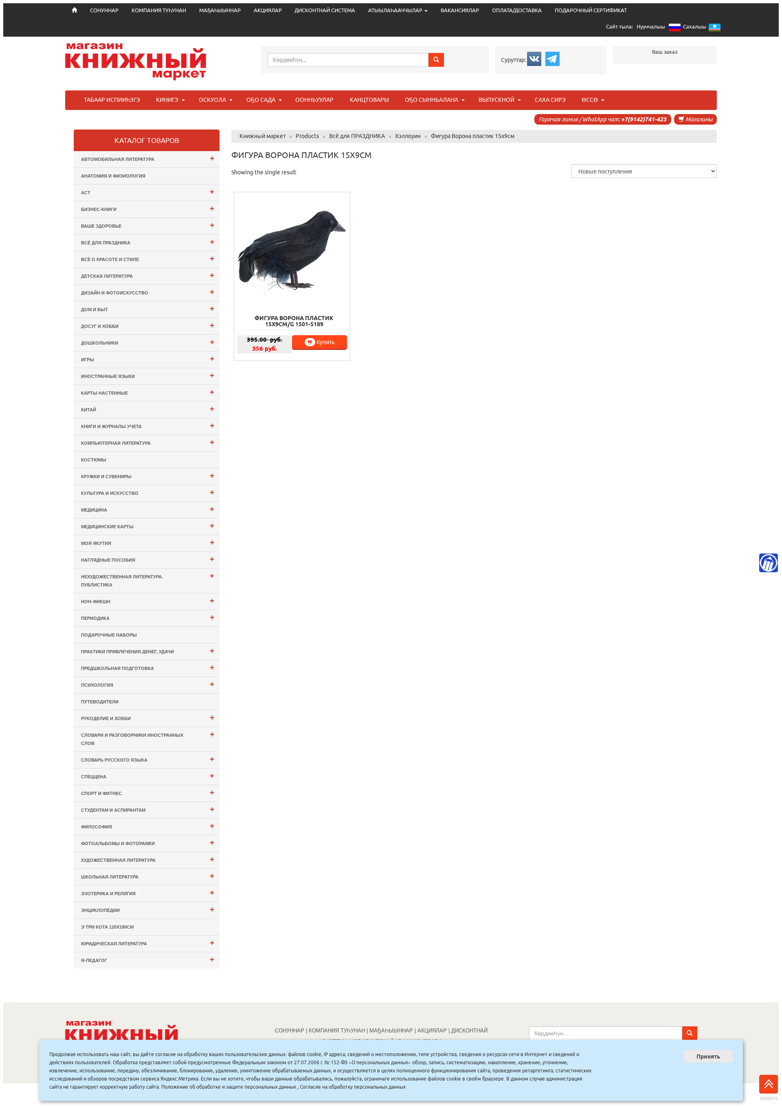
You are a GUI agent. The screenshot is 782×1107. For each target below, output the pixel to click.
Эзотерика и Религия (147, 892)
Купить (324, 342)
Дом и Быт (147, 308)
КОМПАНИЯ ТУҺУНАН (159, 10)
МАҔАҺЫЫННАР (220, 10)
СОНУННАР (289, 1031)
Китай (147, 408)
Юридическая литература (147, 942)
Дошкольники (147, 342)
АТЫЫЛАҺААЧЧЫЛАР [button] (396, 10)
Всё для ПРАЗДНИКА (147, 241)
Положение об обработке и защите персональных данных (228, 1086)
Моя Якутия (147, 542)
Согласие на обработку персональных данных (353, 1086)
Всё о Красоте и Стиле (147, 258)
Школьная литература (147, 876)
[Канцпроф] (768, 563)
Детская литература (147, 275)
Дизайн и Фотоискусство (147, 292)
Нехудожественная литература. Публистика (147, 579)
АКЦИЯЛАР (268, 10)
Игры (147, 358)
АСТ (147, 191)
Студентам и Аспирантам (147, 809)
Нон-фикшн (147, 600)
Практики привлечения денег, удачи (147, 650)
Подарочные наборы (109, 635)
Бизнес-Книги (147, 208)
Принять (708, 1056)
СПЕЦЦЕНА (147, 775)
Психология (147, 684)
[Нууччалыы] (675, 29)
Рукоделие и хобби (147, 717)
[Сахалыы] (714, 29)
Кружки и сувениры (147, 475)
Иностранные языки (147, 375)
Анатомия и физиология (113, 176)
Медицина (147, 509)
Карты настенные (147, 392)
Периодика (147, 617)
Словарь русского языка (147, 759)
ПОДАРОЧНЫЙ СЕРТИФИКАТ (591, 10)
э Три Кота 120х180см (107, 927)
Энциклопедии (147, 909)
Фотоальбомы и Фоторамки (147, 842)
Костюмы (93, 459)
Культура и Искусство (147, 492)
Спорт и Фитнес (147, 792)
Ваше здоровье (147, 225)
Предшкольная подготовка (147, 667)
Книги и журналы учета (147, 425)
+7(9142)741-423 (643, 119)
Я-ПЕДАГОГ (147, 959)
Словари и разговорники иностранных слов (147, 738)
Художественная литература (147, 859)
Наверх (769, 1098)
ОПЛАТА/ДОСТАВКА (517, 10)
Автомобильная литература (147, 158)
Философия (147, 825)
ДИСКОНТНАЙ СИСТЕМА (324, 10)
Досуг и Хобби (147, 325)
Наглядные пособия (147, 559)
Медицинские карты (147, 525)
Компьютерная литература (147, 442)
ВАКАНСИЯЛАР (460, 10)
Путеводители (100, 701)
